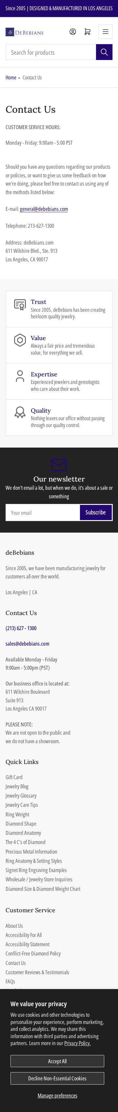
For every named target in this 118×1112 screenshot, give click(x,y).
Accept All (57, 1061)
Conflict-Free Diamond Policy (33, 953)
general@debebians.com (44, 209)
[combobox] (59, 52)
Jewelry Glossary (21, 795)
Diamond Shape (21, 823)
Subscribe (96, 512)
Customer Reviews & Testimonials (37, 972)
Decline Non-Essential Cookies (57, 1078)
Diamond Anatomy (23, 832)
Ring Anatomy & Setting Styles (34, 860)
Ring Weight (17, 814)
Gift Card (14, 777)
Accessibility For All (24, 935)
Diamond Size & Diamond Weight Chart (43, 889)
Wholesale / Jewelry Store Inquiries (39, 879)
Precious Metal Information (31, 851)
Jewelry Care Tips (22, 804)
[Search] (104, 52)
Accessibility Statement (27, 944)
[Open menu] (105, 31)
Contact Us (16, 963)
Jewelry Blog (17, 786)
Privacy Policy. (77, 1043)
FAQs (10, 981)
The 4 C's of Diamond (26, 842)
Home (11, 77)
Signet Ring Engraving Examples (36, 870)
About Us (14, 925)
